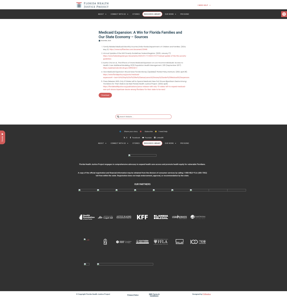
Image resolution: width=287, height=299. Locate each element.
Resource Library (152, 14)
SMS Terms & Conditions (154, 295)
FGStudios (207, 294)
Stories (136, 14)
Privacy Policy (132, 295)
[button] (284, 14)
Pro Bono (184, 14)
